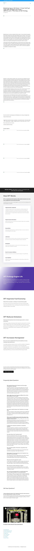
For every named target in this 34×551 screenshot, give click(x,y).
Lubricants (7, 236)
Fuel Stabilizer (8, 257)
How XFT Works (6, 537)
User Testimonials (6, 534)
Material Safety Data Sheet (8, 530)
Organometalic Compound (10, 207)
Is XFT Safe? (5, 536)
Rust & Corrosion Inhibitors (10, 252)
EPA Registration (6, 529)
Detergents (7, 243)
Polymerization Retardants (10, 219)
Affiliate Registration (8, 371)
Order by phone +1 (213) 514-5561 (8, 0)
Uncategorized (5, 12)
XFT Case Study (6, 535)
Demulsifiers (7, 228)
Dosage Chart (6, 533)
